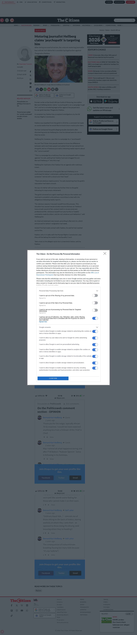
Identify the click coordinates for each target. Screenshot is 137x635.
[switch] (95, 295)
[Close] (105, 254)
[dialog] (68, 317)
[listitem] (68, 291)
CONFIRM (53, 378)
